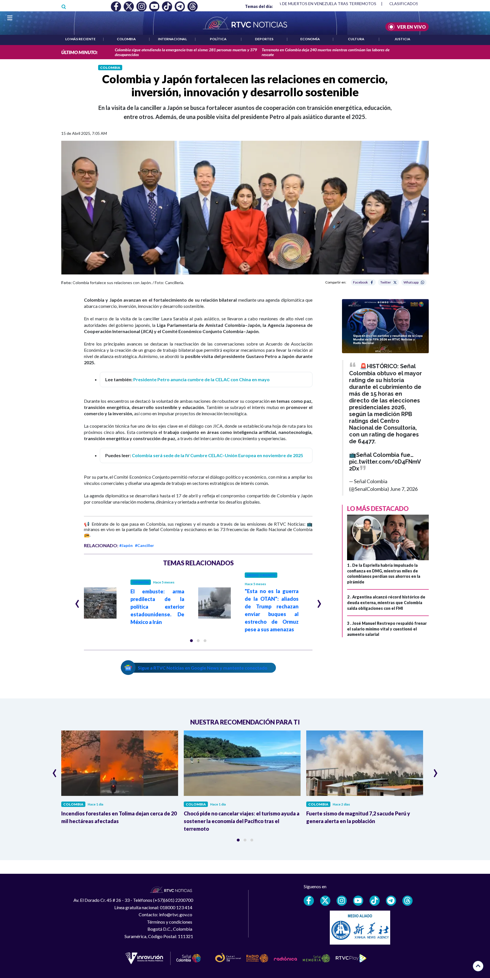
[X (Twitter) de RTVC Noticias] (325, 901)
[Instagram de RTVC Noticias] (342, 901)
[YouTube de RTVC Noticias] (358, 901)
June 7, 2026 (404, 489)
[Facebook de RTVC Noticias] (309, 901)
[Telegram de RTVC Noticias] (391, 901)
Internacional (172, 39)
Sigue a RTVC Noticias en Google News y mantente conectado (202, 667)
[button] (191, 641)
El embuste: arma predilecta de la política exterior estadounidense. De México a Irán (157, 606)
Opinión (140, 582)
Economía (310, 39)
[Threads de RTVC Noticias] (407, 901)
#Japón (126, 545)
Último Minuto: (79, 52)
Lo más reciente (80, 39)
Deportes (264, 39)
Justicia (402, 39)
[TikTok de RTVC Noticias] (374, 901)
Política (218, 39)
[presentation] (77, 601)
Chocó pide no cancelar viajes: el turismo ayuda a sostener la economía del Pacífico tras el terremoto (241, 821)
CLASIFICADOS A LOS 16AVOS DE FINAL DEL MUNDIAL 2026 (379, 3)
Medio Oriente (261, 575)
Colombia (126, 39)
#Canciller (144, 545)
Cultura (356, 39)
